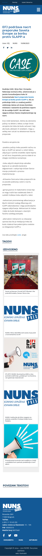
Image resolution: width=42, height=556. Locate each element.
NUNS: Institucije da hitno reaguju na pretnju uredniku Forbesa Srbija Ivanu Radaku (18, 419)
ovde (19, 235)
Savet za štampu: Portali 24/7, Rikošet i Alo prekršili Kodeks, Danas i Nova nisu (20, 292)
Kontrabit (23, 553)
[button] (36, 10)
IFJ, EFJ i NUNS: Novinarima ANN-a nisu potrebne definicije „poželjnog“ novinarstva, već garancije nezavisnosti (20, 376)
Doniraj (14, 2)
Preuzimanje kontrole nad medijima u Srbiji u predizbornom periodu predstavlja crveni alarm (20, 462)
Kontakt (5, 2)
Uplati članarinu (27, 2)
